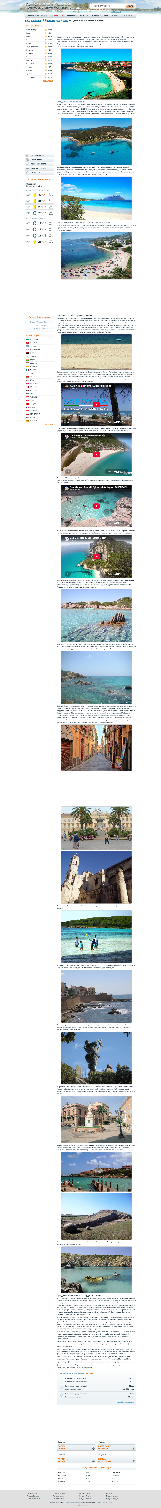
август (88, 1482)
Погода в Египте (32, 1493)
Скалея (29, 70)
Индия (32, 360)
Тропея (29, 74)
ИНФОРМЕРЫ (127, 15)
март (61, 1479)
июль (88, 1479)
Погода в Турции (84, 1493)
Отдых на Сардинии (39, 329)
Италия (51, 20)
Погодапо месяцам (104, 1460)
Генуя (28, 43)
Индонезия (34, 363)
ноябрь (115, 1479)
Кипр (32, 373)
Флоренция (30, 77)
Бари (28, 33)
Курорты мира (33, 20)
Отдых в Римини (39, 325)
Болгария (34, 339)
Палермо (29, 53)
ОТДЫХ (115, 15)
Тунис (32, 400)
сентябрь (116, 1472)
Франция (33, 407)
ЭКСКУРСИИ (35, 173)
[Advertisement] (96, 29)
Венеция (29, 40)
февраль (62, 1475)
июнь (88, 1475)
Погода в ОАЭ (110, 1493)
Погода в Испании (85, 1496)
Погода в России (58, 1499)
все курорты (48, 81)
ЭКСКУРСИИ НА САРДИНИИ (77, 15)
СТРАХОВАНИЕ (36, 159)
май (87, 1472)
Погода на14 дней (63, 1460)
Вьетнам (33, 343)
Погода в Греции (58, 1496)
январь (62, 1472)
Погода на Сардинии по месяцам (96, 1468)
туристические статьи (104, 1502)
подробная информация (125, 1402)
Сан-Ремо (30, 63)
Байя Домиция (32, 30)
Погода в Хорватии (112, 1496)
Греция (33, 346)
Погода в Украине (85, 1499)
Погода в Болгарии (33, 1496)
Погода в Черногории (34, 1499)
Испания (33, 366)
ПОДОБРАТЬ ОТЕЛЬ (38, 164)
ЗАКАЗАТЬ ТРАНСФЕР (39, 168)
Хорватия (34, 410)
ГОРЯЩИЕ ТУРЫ (56, 15)
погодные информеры (74, 1502)
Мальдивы (34, 383)
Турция (33, 404)
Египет (32, 353)
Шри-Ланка (34, 421)
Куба (32, 380)
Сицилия (29, 67)
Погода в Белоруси (112, 1499)
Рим (27, 57)
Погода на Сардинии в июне (70, 102)
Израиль (32, 356)
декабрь (115, 1482)
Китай (32, 377)
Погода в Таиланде (59, 1493)
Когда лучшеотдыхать (104, 1447)
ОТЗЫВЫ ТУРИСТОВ (100, 15)
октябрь (115, 1475)
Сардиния (62, 20)
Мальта (33, 387)
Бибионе (29, 36)
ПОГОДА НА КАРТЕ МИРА (37, 15)
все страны (49, 424)
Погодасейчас (62, 1447)
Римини (29, 60)
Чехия (32, 417)
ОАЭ (31, 394)
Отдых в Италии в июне (39, 317)
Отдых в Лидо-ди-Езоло (39, 322)
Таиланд (33, 397)
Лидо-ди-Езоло (32, 46)
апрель (62, 1482)
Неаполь (29, 50)
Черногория (35, 414)
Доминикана (35, 349)
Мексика (33, 390)
